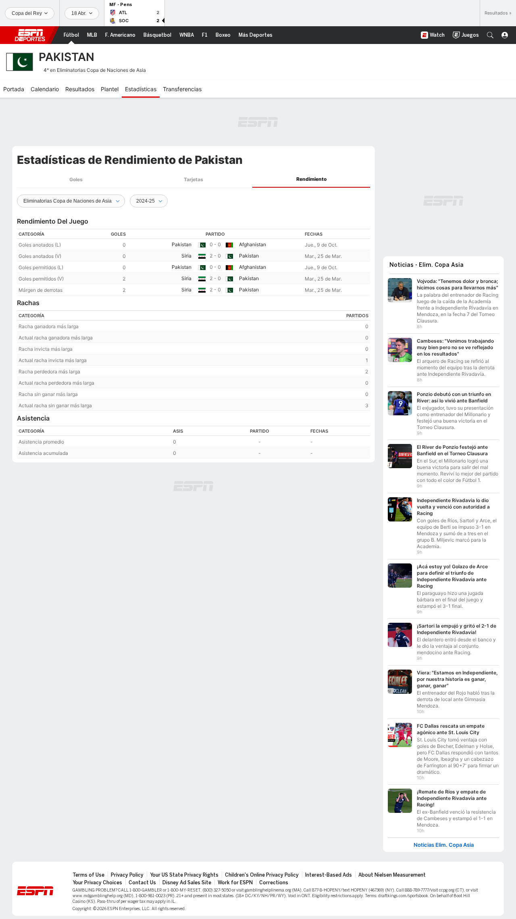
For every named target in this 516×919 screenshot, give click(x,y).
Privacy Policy (127, 875)
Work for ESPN (235, 883)
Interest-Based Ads (328, 875)
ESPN (30, 35)
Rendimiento (311, 179)
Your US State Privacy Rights (184, 875)
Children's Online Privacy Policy (262, 875)
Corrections (273, 883)
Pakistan (181, 244)
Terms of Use (88, 875)
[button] (490, 35)
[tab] (76, 179)
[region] (193, 262)
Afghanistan (252, 244)
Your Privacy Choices (97, 883)
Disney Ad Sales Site (186, 883)
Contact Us (142, 883)
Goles (76, 179)
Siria (186, 256)
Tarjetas (193, 179)
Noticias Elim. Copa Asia (444, 845)
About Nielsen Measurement (392, 875)
